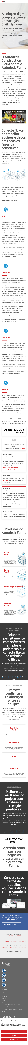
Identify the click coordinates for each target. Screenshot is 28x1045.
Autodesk (5, 480)
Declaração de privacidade (15, 1043)
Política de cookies (6, 1043)
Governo (4, 998)
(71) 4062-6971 (18, 952)
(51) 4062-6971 (22, 947)
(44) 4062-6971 (5, 947)
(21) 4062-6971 (18, 935)
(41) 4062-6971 (14, 941)
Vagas (3, 992)
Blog (3, 1003)
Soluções (4, 996)
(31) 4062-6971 (6, 941)
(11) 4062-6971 (9, 935)
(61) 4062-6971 (10, 952)
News (3, 1000)
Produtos (4, 994)
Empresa (4, 990)
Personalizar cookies (14, 1039)
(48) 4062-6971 (13, 947)
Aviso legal (23, 1043)
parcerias (22, 448)
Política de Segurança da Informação (12, 1009)
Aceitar (14, 1032)
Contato (4, 1011)
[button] (25, 1)
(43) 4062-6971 (23, 941)
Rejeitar (14, 1035)
